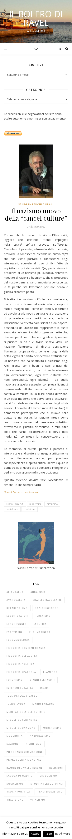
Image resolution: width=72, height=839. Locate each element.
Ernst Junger (16, 623)
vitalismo (37, 799)
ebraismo (44, 615)
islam (44, 687)
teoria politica (18, 791)
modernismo (52, 727)
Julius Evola (16, 703)
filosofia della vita (22, 655)
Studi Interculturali (36, 204)
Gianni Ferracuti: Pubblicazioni (36, 568)
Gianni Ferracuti (14, 504)
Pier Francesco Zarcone (25, 751)
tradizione (29, 509)
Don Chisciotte (46, 607)
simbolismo (48, 775)
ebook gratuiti (18, 615)
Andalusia (38, 592)
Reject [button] (48, 833)
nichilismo (52, 504)
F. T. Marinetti (40, 631)
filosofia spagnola (21, 671)
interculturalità (20, 687)
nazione (13, 743)
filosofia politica (20, 663)
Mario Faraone (43, 703)
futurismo (15, 679)
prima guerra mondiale (24, 759)
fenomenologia (18, 639)
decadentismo (17, 607)
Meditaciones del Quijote (26, 711)
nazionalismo (40, 735)
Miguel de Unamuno (21, 727)
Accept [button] (35, 833)
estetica (40, 623)
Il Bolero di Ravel (36, 18)
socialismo (12, 509)
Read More (62, 833)
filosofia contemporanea (26, 647)
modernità (35, 504)
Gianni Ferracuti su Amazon (21, 492)
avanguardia (16, 599)
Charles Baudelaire (47, 599)
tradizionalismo (50, 791)
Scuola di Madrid (20, 775)
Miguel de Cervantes (22, 719)
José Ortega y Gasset (23, 695)
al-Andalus (15, 592)
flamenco (50, 671)
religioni (56, 767)
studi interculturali (47, 783)
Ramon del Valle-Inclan (24, 767)
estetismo (14, 631)
